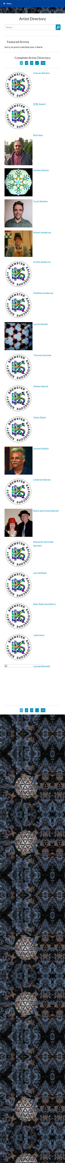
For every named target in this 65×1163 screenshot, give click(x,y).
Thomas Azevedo (42, 355)
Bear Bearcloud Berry (44, 604)
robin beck (39, 635)
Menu (9, 3)
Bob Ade (37, 135)
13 (43, 62)
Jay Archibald (40, 324)
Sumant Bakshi (41, 448)
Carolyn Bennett (41, 666)
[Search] (58, 27)
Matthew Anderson (43, 292)
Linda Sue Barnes (42, 479)
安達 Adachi (39, 104)
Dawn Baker (39, 417)
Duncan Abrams (41, 72)
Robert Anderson (42, 232)
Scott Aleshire (40, 201)
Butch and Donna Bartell (45, 510)
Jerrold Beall (39, 572)
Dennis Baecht (40, 386)
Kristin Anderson (42, 261)
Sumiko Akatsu (41, 170)
